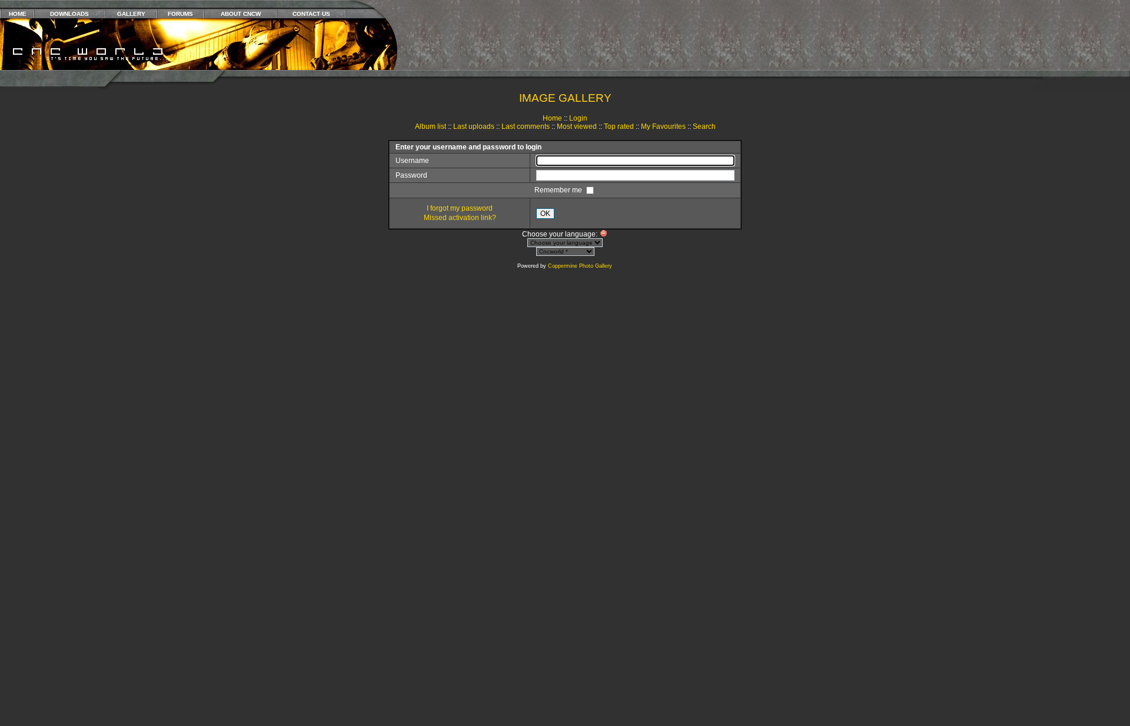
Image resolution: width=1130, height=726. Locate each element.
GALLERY (131, 14)
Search (704, 126)
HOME (17, 14)
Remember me (559, 190)
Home (552, 118)
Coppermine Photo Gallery (580, 266)
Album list (430, 126)
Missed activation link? (460, 218)
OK (545, 213)
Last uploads (473, 126)
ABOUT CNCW (241, 14)
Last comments (525, 126)
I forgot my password (460, 208)
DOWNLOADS (69, 14)
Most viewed (577, 126)
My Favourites (663, 126)
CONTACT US (311, 14)
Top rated (619, 126)
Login (578, 118)
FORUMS (180, 14)
